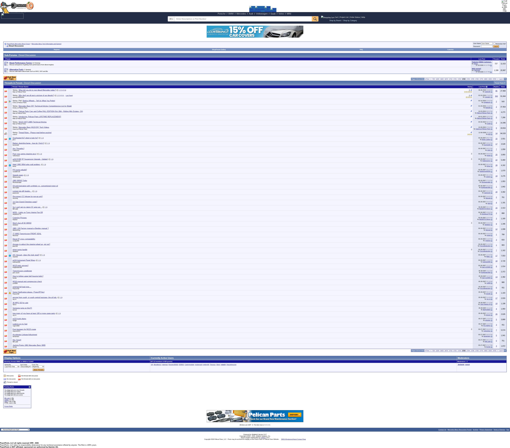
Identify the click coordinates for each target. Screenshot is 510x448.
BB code (7, 398)
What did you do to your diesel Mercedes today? (37, 90)
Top (507, 429)
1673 (446, 79)
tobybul (15, 219)
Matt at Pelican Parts (19, 92)
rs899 (488, 283)
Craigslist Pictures (20, 218)
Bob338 (487, 107)
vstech (15, 134)
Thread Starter (23, 87)
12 (496, 229)
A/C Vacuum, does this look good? (26, 255)
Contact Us (442, 429)
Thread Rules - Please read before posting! (35, 133)
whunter (487, 320)
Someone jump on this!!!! (22, 308)
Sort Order (23, 365)
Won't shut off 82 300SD (22, 223)
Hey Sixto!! (17, 340)
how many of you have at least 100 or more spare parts (34, 313)
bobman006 (16, 262)
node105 (487, 91)
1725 (472, 79)
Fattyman (477, 70)
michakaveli (16, 161)
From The (35, 365)
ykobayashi (198, 364)
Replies (496, 87)
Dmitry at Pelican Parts (20, 108)
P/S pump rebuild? (20, 170)
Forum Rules (8, 406)
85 (496, 91)
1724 (468, 79)
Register (57, 49)
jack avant (16, 272)
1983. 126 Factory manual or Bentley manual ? (31, 228)
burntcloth (16, 145)
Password (476, 46)
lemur (14, 166)
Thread (14, 87)
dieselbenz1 (157, 364)
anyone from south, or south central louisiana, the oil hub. (35, 297)
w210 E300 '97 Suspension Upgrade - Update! (30, 159)
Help (363, 17)
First (427, 79)
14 (496, 133)
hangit (14, 320)
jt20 (489, 134)
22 (496, 160)
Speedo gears (18, 175)
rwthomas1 (16, 155)
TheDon (487, 240)
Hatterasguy (486, 161)
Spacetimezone (231, 364)
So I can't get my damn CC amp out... (27, 207)
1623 (441, 79)
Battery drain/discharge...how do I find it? (28, 143)
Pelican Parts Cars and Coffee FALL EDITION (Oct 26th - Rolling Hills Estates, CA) (51, 111)
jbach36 (15, 246)
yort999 (15, 283)
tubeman (165, 364)
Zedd (488, 123)
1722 (459, 79)
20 (496, 192)
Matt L (488, 256)
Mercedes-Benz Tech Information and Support (46, 44)
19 (496, 176)
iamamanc (487, 336)
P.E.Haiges (486, 325)
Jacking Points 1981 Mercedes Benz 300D (29, 345)
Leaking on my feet (20, 324)
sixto (488, 150)
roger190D (16, 326)
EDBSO (181, 364)
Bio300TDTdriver (484, 208)
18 (496, 261)
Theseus (213, 364)
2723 (494, 79)
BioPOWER (486, 309)
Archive (475, 429)
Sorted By (8, 365)
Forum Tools (499, 83)
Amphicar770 (17, 214)
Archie (15, 347)
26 (496, 314)
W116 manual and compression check (27, 282)
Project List (344, 17)
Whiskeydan (17, 177)
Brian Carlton (486, 139)
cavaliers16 (16, 171)
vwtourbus (487, 331)
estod (488, 235)
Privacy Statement (486, 429)
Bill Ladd (15, 209)
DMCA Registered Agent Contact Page (293, 439)
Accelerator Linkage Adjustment (25, 335)
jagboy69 (206, 364)
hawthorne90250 (485, 171)
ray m (14, 299)
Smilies (6, 400)
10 (496, 304)
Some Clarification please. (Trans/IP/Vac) (28, 292)
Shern (476, 63)
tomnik (488, 293)
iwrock (15, 310)
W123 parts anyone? (20, 266)
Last (501, 79)
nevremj (15, 198)
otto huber (16, 187)
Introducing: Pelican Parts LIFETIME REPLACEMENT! (40, 117)
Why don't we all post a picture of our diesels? (36, 95)
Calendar (450, 49)
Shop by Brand (335, 21)
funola (14, 278)
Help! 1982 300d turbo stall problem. (26, 164)
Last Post (482, 87)
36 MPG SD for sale (20, 303)
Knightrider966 (485, 187)
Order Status (355, 17)
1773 (481, 79)
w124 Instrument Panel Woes (24, 260)
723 (433, 79)
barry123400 (486, 267)
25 (496, 155)
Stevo (14, 304)
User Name (477, 43)
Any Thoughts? (18, 149)
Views (503, 87)
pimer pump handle (20, 250)
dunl (14, 203)
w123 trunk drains (19, 319)
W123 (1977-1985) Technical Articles (33, 122)
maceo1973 (16, 331)
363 (496, 96)
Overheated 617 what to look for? (25, 138)
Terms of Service (499, 429)
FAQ (361, 49)
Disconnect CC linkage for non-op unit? (28, 197)
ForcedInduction (485, 246)
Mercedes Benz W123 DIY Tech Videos (34, 127)
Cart (336, 17)
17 (496, 144)
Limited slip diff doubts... (22, 191)
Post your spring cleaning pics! (24, 154)
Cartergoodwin (189, 364)
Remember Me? (501, 44)
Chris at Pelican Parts (20, 102)
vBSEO (263, 437)
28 (496, 165)
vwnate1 (487, 97)
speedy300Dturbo (18, 97)
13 (496, 277)
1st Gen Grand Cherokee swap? (25, 202)
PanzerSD (16, 288)
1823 (485, 79)
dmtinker (15, 225)
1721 (455, 79)
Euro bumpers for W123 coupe (24, 329)
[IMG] (6, 401)
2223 (490, 79)
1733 (477, 79)
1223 (437, 79)
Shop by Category (350, 21)
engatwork (487, 102)
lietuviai (488, 198)
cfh (152, 364)
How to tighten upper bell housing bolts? (28, 276)
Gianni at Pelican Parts (20, 129)
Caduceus (16, 150)
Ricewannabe (17, 182)
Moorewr (15, 235)
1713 (450, 79)
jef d (14, 140)
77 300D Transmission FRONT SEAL (27, 234)
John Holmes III (485, 304)
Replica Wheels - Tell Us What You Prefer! (39, 101)
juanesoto (16, 193)
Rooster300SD (173, 364)
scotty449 (16, 241)
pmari (488, 155)
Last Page (69, 95)
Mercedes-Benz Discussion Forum (460, 429)
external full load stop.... (22, 287)
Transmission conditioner (22, 271)
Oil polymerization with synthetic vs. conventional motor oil (35, 186)
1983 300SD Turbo (20, 181)
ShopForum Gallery (219, 49)
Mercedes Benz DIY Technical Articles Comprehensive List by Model (45, 106)
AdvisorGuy (16, 230)
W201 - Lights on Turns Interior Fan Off (28, 212)
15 (496, 139)
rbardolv (15, 257)
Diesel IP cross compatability (24, 239)
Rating (470, 87)
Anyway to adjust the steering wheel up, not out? (31, 244)
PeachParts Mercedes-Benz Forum (18, 44)
